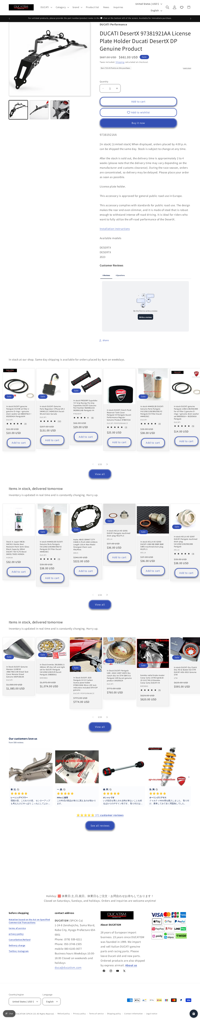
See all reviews (100, 825)
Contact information (133, 1013)
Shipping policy (114, 1013)
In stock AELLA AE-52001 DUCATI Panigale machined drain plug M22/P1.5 (118, 533)
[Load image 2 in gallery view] (39, 109)
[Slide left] (93, 464)
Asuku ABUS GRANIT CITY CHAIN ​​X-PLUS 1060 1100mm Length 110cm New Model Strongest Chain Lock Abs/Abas (85, 545)
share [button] (106, 340)
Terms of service (96, 1013)
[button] (46, 7)
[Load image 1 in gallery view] (18, 109)
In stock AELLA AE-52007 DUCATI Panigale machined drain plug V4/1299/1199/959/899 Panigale (185, 541)
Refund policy (64, 1013)
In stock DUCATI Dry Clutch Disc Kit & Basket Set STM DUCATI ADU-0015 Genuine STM (185, 671)
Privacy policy (79, 1013)
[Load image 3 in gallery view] (59, 109)
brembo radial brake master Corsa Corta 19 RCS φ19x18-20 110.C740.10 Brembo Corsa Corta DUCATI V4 (152, 679)
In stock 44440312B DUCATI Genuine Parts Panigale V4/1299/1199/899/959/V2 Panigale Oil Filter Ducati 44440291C (151, 411)
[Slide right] (107, 464)
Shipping (120, 62)
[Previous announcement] (9, 18)
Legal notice (151, 1013)
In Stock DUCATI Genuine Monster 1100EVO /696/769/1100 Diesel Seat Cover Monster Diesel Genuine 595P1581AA (17, 672)
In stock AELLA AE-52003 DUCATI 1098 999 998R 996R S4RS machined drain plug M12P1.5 (152, 546)
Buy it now (138, 123)
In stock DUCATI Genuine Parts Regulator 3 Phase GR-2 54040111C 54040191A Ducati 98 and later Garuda (52, 410)
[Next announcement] (190, 18)
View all (100, 474)
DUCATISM (20, 1013)
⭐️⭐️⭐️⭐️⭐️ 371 (100, 815)
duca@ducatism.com (68, 967)
